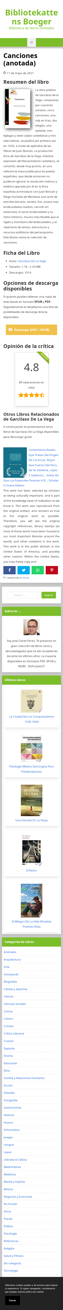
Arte (6, 967)
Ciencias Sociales (15, 1004)
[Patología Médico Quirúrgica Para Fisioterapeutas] (31, 749)
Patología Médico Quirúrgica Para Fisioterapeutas (31, 768)
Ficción (8, 1085)
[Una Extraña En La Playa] (31, 801)
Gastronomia (12, 1107)
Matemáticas (12, 1167)
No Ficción (10, 1204)
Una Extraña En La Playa (31, 820)
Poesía (26, 577)
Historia (9, 1115)
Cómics (8, 1019)
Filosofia (9, 1093)
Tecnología (11, 1270)
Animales (10, 952)
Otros (7, 1211)
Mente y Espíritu (14, 1182)
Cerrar (12, 1300)
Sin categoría (12, 1263)
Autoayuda (11, 974)
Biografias (10, 981)
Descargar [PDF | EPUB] (31, 330)
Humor (8, 1122)
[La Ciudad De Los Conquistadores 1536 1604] (31, 702)
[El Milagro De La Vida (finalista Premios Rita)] (31, 901)
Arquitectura (12, 959)
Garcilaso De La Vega (32, 261)
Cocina (8, 1011)
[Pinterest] (52, 570)
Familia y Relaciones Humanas (24, 1078)
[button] (31, 42)
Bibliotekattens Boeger (31, 17)
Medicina (10, 1174)
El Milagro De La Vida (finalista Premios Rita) (31, 923)
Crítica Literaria (14, 1033)
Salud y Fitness (13, 1256)
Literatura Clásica (15, 1159)
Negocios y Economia (18, 1196)
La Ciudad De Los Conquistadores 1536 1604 (31, 719)
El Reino (31, 870)
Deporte (9, 1048)
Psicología (10, 1233)
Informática (11, 1130)
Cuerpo (9, 1041)
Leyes (7, 1152)
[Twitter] (23, 570)
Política (8, 1226)
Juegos (8, 1137)
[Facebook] (9, 570)
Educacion (10, 1063)
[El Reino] (31, 850)
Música (8, 1189)
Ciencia (8, 996)
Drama (8, 1056)
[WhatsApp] (37, 570)
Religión (9, 1248)
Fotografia (10, 1100)
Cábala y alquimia (15, 989)
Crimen (9, 1026)
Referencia (11, 1241)
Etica (7, 1070)
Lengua (9, 1144)
